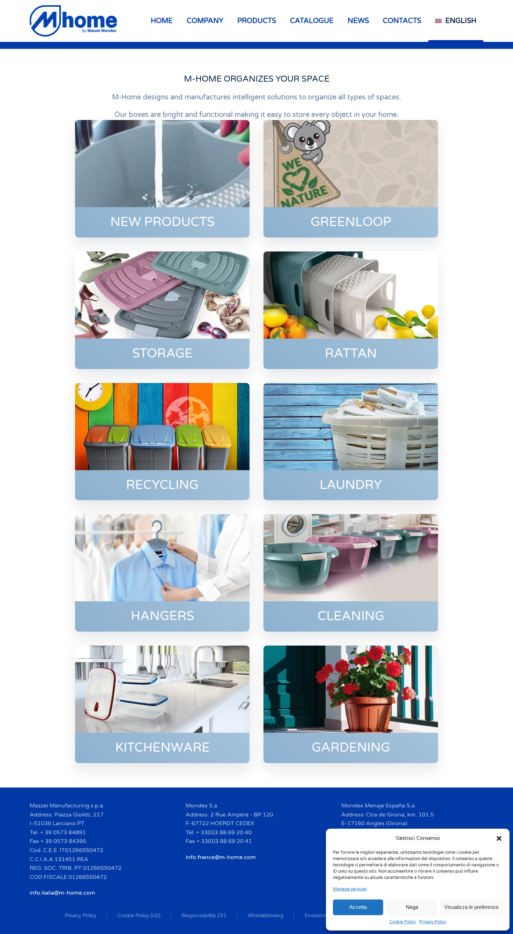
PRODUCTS (256, 21)
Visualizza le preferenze (471, 907)
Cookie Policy (402, 921)
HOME (162, 21)
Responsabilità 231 (203, 916)
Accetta (358, 907)
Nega (412, 907)
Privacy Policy (432, 921)
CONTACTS (402, 21)
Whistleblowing (265, 916)
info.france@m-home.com (221, 857)
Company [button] (205, 21)
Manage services (350, 889)
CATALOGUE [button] (312, 21)
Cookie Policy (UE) (139, 916)
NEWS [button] (358, 21)
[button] (499, 838)
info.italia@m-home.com (62, 892)
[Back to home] (74, 20)
